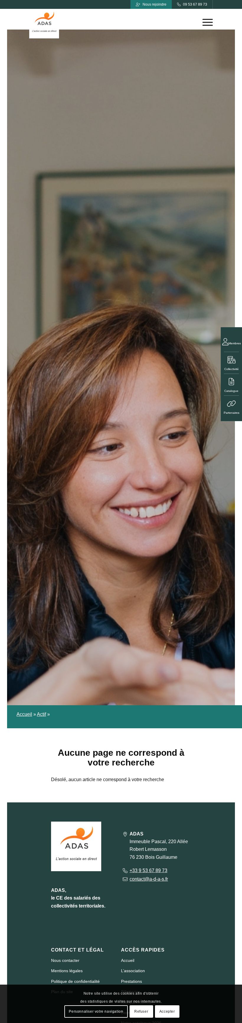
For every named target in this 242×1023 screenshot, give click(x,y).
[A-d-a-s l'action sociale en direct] (44, 23)
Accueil (24, 714)
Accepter (167, 1011)
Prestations (131, 981)
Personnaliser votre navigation (96, 1011)
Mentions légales (67, 970)
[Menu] (205, 22)
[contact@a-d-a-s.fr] (125, 879)
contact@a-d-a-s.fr (149, 879)
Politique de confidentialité (75, 981)
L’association (133, 970)
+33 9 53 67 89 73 (148, 870)
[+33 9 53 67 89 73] (125, 870)
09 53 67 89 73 (195, 4)
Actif (41, 714)
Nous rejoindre (154, 4)
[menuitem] (205, 22)
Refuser (141, 1011)
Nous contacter (65, 960)
